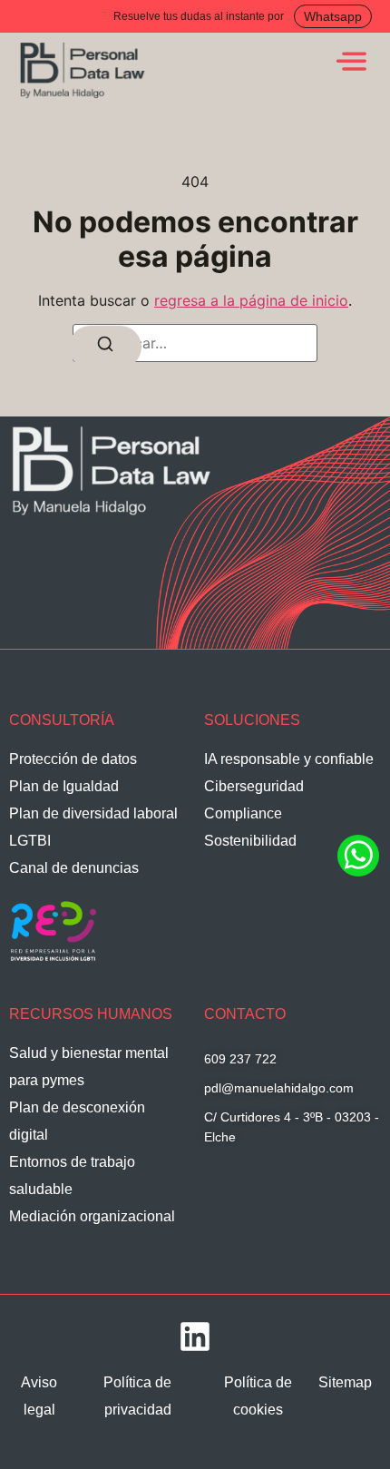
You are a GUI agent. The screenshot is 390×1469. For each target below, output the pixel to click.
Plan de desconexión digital (77, 1121)
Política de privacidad (137, 1396)
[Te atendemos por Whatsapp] (358, 873)
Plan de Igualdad (64, 786)
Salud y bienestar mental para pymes (89, 1066)
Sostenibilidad (250, 840)
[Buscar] (105, 347)
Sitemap (345, 1382)
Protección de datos (73, 759)
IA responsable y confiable (289, 759)
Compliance (243, 813)
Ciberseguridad (254, 786)
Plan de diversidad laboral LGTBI (93, 827)
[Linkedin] (195, 1336)
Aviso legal (39, 1396)
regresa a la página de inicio (251, 300)
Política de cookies (258, 1396)
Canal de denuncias (74, 868)
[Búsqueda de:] (195, 343)
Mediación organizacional (92, 1216)
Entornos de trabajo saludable (72, 1175)
